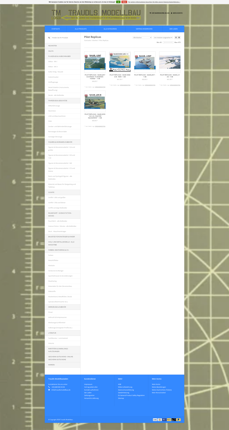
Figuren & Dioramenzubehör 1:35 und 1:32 (61, 156)
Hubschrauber (53, 77)
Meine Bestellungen (159, 387)
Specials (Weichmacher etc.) (58, 302)
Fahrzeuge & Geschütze (57, 100)
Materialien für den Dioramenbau (60, 286)
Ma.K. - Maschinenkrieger (57, 231)
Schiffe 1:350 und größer (56, 197)
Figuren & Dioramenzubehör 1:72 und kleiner (61, 169)
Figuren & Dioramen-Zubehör (60, 142)
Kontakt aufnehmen (91, 390)
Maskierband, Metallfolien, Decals (60, 296)
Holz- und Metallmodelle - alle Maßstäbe (61, 243)
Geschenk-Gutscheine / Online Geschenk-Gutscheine (60, 358)
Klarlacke (51, 265)
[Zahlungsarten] (155, 419)
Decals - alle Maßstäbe (56, 95)
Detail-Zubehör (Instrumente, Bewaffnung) (58, 88)
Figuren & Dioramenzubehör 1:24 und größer (61, 148)
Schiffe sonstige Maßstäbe (57, 208)
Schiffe (51, 192)
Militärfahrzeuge (54, 106)
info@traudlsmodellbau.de (60, 390)
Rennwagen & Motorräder (57, 131)
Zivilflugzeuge (53, 82)
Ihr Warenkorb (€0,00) (160, 13)
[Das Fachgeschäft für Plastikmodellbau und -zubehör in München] (98, 13)
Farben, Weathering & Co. (58, 250)
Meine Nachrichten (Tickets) (162, 390)
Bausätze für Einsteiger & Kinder (61, 237)
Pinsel (50, 312)
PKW (50, 121)
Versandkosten (100, 87)
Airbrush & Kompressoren (57, 317)
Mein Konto (177, 13)
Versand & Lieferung (91, 398)
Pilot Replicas (103, 40)
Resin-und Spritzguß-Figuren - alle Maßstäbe (60, 177)
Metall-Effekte (53, 260)
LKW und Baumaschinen (57, 116)
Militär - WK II (53, 67)
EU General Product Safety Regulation (131, 395)
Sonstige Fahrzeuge (55, 137)
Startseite (56, 29)
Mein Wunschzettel (159, 393)
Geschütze (52, 111)
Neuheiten (52, 46)
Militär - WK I (52, 61)
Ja (118, 2)
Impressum (88, 384)
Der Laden (173, 29)
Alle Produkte (81, 29)
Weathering (52, 281)
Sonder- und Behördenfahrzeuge (60, 126)
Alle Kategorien (110, 29)
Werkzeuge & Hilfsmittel (56, 322)
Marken (51, 365)
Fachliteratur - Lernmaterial (58, 338)
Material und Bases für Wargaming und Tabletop (62, 185)
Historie (51, 343)
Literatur (52, 333)
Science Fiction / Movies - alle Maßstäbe (62, 226)
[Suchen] (49, 37)
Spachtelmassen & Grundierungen (60, 276)
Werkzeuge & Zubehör (57, 307)
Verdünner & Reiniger (55, 271)
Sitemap (121, 398)
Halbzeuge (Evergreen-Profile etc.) (60, 328)
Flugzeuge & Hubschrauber (59, 56)
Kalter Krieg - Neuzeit (55, 72)
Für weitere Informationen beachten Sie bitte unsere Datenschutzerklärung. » (154, 2)
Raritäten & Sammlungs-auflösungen (58, 350)
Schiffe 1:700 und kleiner (56, 202)
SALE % (50, 51)
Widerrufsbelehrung (125, 387)
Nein (124, 2)
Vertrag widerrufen (144, 29)
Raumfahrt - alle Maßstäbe (57, 221)
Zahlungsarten (89, 395)
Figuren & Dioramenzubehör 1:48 (60, 163)
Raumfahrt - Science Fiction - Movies (60, 214)
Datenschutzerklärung (126, 390)
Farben (50, 255)
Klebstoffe (52, 291)
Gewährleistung (123, 393)
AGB (119, 384)
